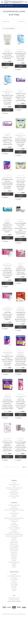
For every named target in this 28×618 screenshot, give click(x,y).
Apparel (14, 506)
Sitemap (14, 497)
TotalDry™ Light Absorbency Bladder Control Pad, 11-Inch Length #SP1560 (21, 97)
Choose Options (7, 64)
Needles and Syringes (14, 532)
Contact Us (14, 491)
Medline (14, 587)
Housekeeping (14, 524)
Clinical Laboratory (14, 513)
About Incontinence (14, 484)
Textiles (14, 560)
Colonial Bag (14, 584)
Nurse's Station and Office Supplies (14, 534)
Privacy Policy (14, 494)
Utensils (14, 565)
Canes (14, 511)
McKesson (14, 574)
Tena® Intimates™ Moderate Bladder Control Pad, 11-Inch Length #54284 (20, 142)
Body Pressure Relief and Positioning (14, 510)
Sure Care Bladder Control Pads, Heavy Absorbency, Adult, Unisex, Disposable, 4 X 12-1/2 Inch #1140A (20, 228)
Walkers (14, 567)
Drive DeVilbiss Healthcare (14, 576)
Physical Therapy (14, 549)
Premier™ (14, 581)
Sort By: (4, 28)
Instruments (14, 529)
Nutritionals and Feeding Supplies (14, 536)
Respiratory (14, 555)
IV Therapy (14, 531)
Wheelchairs (14, 554)
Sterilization (14, 558)
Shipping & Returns (14, 492)
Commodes (14, 515)
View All (14, 590)
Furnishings (14, 521)
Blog (14, 486)
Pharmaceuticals (14, 547)
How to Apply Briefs (14, 489)
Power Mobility (14, 550)
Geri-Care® (14, 582)
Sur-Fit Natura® (14, 579)
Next (24, 467)
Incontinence (14, 526)
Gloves (14, 523)
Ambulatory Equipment (14, 505)
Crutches (14, 516)
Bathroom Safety (14, 508)
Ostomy (14, 539)
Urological (14, 563)
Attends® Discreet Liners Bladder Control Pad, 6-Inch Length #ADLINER (20, 57)
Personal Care (14, 544)
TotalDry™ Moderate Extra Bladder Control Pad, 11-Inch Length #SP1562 (21, 270)
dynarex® (14, 589)
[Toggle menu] (2, 2)
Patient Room (14, 541)
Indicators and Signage (14, 528)
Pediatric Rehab (14, 542)
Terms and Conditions (14, 496)
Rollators (14, 557)
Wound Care (14, 552)
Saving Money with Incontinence (14, 488)
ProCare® (14, 577)
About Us (14, 483)
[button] (14, 21)
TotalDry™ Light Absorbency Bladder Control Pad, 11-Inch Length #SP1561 (7, 141)
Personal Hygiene (14, 545)
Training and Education (14, 562)
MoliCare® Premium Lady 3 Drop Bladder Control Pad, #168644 (7, 316)
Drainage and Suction (14, 519)
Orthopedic (14, 537)
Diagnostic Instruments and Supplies (14, 518)
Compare (5, 67)
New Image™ (14, 585)
